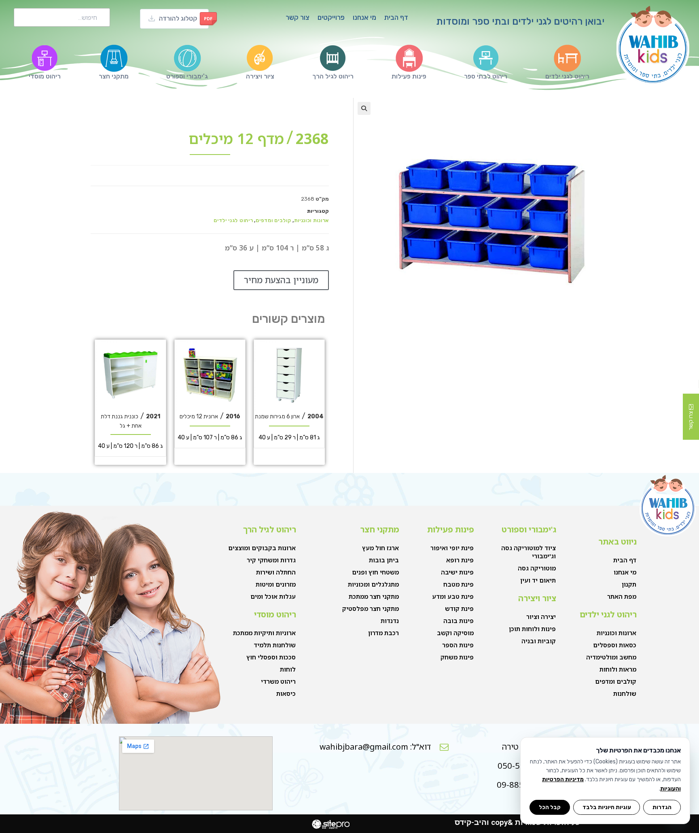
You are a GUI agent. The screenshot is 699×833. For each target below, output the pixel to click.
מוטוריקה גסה (537, 568)
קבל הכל (550, 807)
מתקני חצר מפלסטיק (370, 608)
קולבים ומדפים (273, 220)
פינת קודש (459, 608)
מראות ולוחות (617, 669)
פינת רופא (460, 560)
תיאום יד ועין (538, 580)
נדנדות (390, 621)
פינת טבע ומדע (453, 596)
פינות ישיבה (457, 572)
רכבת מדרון (383, 633)
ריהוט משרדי (278, 681)
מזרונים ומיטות (276, 584)
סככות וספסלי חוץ (271, 657)
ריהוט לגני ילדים (233, 220)
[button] (364, 108)
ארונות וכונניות (311, 220)
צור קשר (297, 17)
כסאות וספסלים (614, 645)
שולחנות (624, 693)
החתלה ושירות (276, 572)
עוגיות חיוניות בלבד (606, 807)
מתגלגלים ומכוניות (373, 584)
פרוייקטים (331, 17)
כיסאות (286, 693)
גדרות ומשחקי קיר (271, 560)
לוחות (288, 669)
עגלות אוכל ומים (273, 596)
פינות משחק (457, 657)
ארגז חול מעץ (380, 548)
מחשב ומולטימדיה (611, 657)
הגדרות (661, 807)
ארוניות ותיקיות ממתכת (264, 633)
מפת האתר (621, 596)
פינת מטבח (458, 584)
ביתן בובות (384, 560)
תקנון (629, 584)
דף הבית (396, 17)
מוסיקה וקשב (455, 633)
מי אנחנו (364, 17)
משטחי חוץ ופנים (375, 572)
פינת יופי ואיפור (452, 548)
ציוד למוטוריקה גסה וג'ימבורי (528, 552)
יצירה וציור (541, 617)
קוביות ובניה (538, 641)
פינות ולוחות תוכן (532, 629)
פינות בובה (458, 621)
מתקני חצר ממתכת (374, 596)
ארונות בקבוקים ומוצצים (262, 548)
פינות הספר (458, 645)
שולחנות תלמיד (275, 645)
